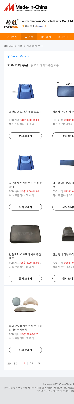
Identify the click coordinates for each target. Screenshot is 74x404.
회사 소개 (45, 36)
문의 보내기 (25, 135)
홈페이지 (12, 36)
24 (23, 363)
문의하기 (63, 36)
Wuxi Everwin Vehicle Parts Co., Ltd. (48, 21)
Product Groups (19, 56)
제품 (30, 36)
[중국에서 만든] (26, 7)
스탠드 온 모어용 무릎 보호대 (25, 111)
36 (31, 363)
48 (39, 363)
